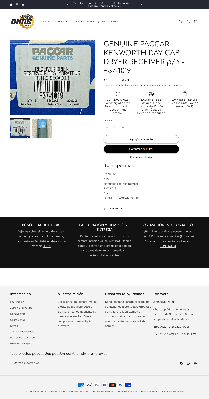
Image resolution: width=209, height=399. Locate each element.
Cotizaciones (17, 320)
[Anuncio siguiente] (141, 4)
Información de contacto (172, 391)
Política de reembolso (22, 337)
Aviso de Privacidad (21, 308)
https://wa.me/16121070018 (171, 326)
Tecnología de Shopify (54, 391)
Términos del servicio (22, 331)
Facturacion (17, 302)
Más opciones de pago (141, 157)
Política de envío (149, 391)
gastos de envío (137, 85)
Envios (14, 325)
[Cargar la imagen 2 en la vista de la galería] (42, 128)
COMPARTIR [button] (114, 208)
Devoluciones (18, 314)
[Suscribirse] (68, 363)
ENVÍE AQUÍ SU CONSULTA (178, 334)
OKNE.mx (38, 391)
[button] (180, 21)
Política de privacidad (103, 391)
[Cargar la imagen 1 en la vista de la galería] (20, 128)
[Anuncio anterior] (67, 4)
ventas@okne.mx (164, 301)
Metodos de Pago (20, 343)
